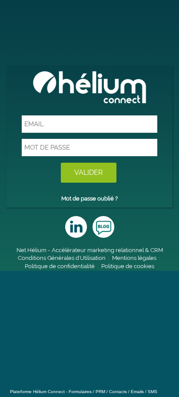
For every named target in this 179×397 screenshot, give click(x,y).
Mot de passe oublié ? (89, 198)
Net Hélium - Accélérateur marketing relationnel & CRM (90, 250)
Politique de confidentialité (60, 266)
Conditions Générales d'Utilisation (62, 258)
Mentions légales (134, 258)
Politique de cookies (127, 266)
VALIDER (88, 172)
